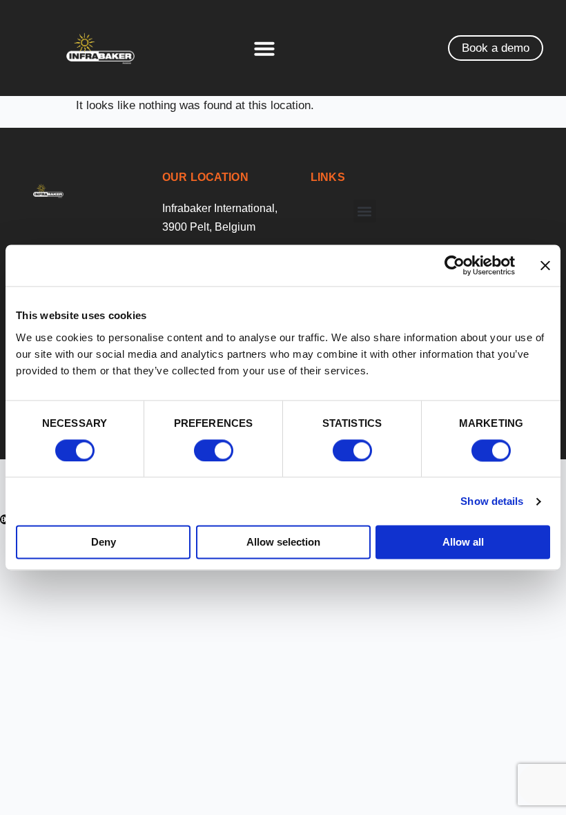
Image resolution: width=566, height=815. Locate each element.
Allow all (463, 542)
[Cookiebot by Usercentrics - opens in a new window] (454, 265)
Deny (103, 542)
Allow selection (283, 542)
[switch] (213, 450)
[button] (264, 48)
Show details (491, 501)
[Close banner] (545, 265)
